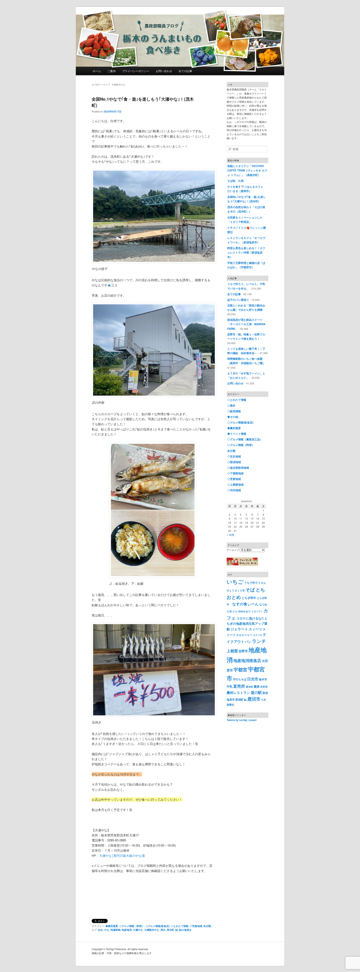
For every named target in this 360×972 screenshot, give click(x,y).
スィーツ (255, 629)
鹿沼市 (253, 699)
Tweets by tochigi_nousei (241, 720)
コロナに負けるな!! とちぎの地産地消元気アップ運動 (247, 623)
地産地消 (127, 930)
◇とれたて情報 (179, 926)
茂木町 (170, 930)
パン (248, 641)
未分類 (207, 926)
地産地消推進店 (247, 660)
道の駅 (256, 692)
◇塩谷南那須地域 (238, 468)
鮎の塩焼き (185, 930)
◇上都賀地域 (235, 484)
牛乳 (229, 686)
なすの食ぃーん (245, 603)
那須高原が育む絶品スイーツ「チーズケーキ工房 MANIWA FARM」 (246, 324)
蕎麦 (257, 686)
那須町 (239, 699)
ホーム (97, 71)
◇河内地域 (234, 490)
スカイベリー (244, 635)
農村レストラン (238, 692)
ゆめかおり (244, 611)
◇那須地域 (234, 462)
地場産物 (115, 930)
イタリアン (257, 611)
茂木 (162, 930)
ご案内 (112, 71)
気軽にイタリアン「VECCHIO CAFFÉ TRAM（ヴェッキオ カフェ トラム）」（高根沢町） (247, 170)
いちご (235, 581)
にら (235, 611)
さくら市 (240, 590)
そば (250, 589)
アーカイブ (233, 550)
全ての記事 (185, 71)
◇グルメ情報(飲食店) (157, 926)
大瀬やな (138, 930)
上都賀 (232, 650)
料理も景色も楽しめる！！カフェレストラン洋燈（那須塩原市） (246, 252)
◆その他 (232, 417)
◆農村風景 (111, 926)
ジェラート (239, 628)
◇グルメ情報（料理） (131, 926)
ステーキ (257, 635)
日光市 (252, 678)
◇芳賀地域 (196, 926)
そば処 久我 (235, 181)
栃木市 (263, 679)
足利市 (264, 686)
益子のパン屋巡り (238, 300)
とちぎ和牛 (249, 598)
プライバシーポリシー (135, 71)
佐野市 (243, 651)
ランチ (259, 641)
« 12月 (230, 535)
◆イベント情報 (236, 434)
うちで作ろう (252, 583)
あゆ (100, 930)
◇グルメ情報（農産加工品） (244, 439)
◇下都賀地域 (235, 473)
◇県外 (231, 405)
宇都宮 (240, 669)
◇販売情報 (234, 411)
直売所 (239, 686)
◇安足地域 (234, 456)
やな (106, 930)
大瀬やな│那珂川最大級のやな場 (122, 855)
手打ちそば (239, 679)
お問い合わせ (164, 71)
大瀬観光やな (151, 930)
